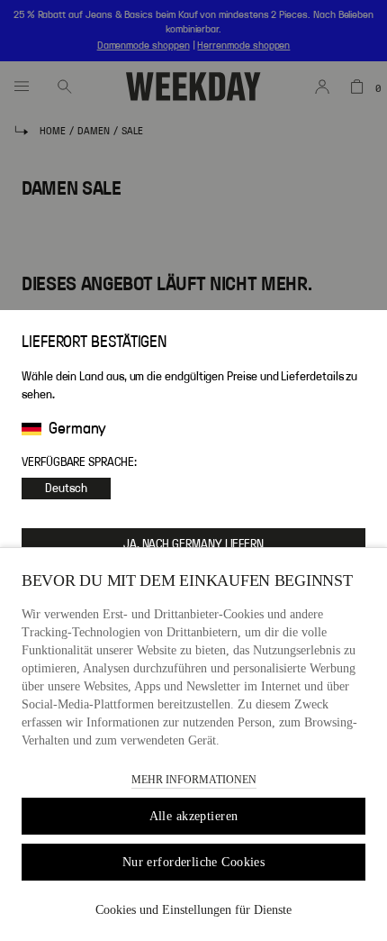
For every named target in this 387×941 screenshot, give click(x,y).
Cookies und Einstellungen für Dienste (193, 910)
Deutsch (66, 488)
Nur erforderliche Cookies (194, 862)
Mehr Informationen (193, 779)
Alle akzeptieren (193, 816)
